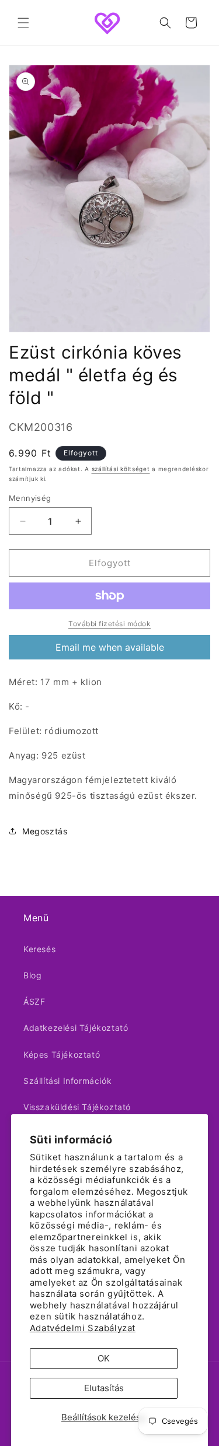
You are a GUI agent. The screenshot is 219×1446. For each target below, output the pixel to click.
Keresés (39, 949)
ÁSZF (34, 1001)
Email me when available (109, 647)
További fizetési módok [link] (109, 623)
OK (104, 1358)
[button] (23, 23)
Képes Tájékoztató (61, 1054)
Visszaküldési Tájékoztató (77, 1107)
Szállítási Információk (67, 1081)
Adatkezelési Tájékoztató (75, 1028)
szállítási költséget (121, 468)
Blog (32, 975)
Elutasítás (104, 1388)
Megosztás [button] (44, 831)
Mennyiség (30, 498)
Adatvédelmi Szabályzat (82, 1327)
